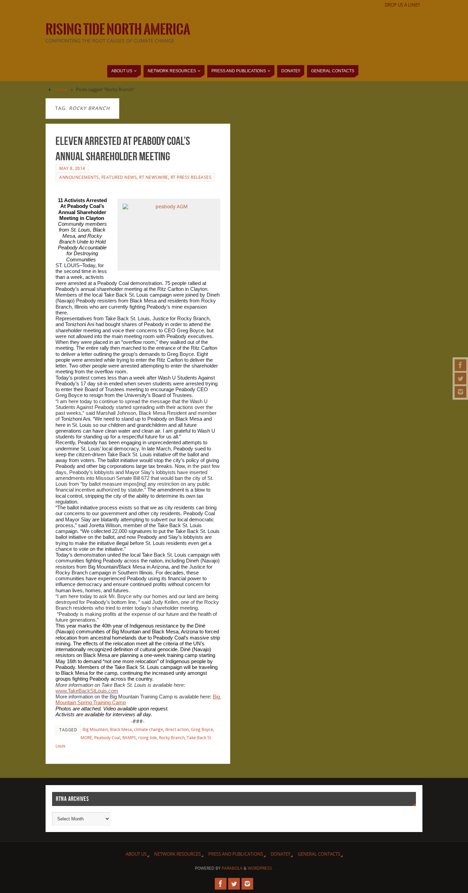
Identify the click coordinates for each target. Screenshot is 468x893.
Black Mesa (121, 729)
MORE (86, 737)
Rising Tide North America (118, 29)
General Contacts (319, 854)
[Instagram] (460, 392)
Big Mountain (95, 729)
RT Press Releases (191, 177)
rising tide (147, 737)
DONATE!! (280, 854)
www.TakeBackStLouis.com (87, 691)
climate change (148, 729)
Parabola (232, 868)
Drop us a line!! (402, 5)
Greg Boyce (202, 729)
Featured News (119, 177)
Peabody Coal (107, 737)
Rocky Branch (172, 737)
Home (60, 89)
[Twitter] (460, 378)
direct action (177, 729)
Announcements (79, 177)
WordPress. (260, 868)
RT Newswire (153, 177)
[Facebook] (460, 365)
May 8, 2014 (72, 168)
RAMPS (129, 737)
